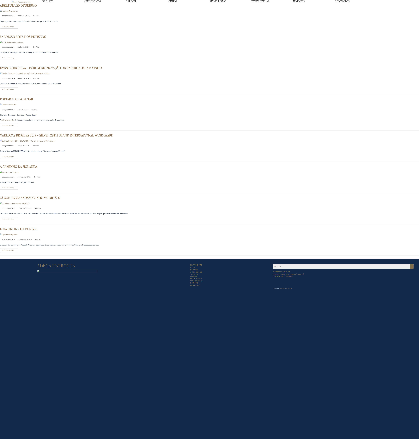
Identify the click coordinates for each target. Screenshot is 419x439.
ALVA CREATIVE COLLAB (286, 288)
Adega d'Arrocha (56, 266)
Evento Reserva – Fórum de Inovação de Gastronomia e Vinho (51, 68)
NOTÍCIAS (299, 1)
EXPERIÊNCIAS (260, 1)
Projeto (47, 1)
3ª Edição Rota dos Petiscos (23, 37)
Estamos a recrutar (16, 99)
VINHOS (172, 1)
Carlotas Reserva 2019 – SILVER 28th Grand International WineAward (56, 135)
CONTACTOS (342, 1)
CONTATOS (194, 285)
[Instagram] (278, 283)
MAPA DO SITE (196, 265)
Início (193, 268)
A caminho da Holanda (18, 167)
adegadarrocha (8, 16)
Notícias (36, 16)
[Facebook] (274, 283)
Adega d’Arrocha (8, 120)
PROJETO (194, 270)
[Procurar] (412, 266)
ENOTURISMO (218, 1)
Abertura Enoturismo (18, 6)
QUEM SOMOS (92, 1)
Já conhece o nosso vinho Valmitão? (30, 198)
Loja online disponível (19, 229)
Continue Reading (8, 26)
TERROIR (131, 1)
